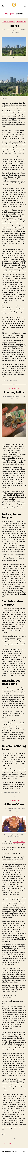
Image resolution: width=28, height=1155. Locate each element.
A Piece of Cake (14, 804)
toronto (15, 380)
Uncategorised (21, 21)
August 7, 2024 (20, 808)
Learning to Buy (14, 392)
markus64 (8, 29)
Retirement (11, 792)
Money (5, 792)
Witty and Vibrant (11, 1151)
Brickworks (7, 380)
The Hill (14, 25)
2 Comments (15, 811)
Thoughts (5, 21)
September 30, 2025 (20, 29)
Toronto (12, 21)
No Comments (15, 32)
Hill (11, 380)
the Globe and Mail (19, 842)
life (4, 1134)
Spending (17, 792)
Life (10, 388)
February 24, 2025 (20, 396)
